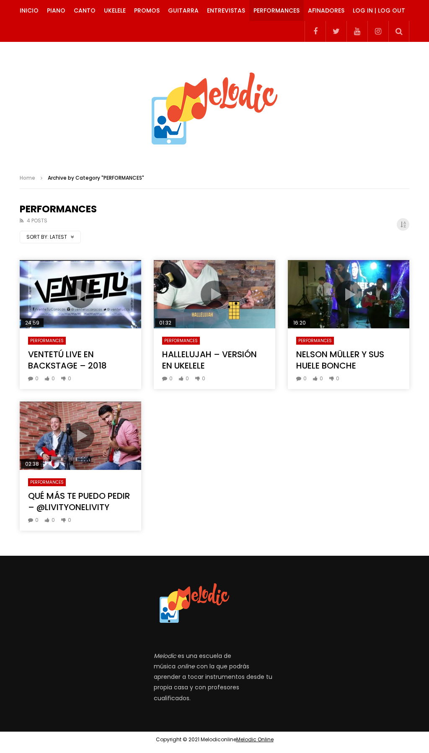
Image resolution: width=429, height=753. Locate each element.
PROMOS (147, 10)
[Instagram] (377, 31)
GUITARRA (183, 10)
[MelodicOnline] (214, 105)
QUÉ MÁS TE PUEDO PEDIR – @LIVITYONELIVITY (79, 501)
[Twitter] (336, 31)
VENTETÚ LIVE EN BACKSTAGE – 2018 (67, 359)
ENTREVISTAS (226, 10)
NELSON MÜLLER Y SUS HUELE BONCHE (340, 359)
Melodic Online (255, 739)
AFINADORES (326, 10)
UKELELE (115, 10)
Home (27, 177)
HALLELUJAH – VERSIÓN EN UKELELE (209, 359)
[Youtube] (356, 31)
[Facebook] (315, 31)
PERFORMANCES (276, 10)
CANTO (85, 10)
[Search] (398, 31)
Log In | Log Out (379, 10)
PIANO (56, 10)
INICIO (29, 10)
